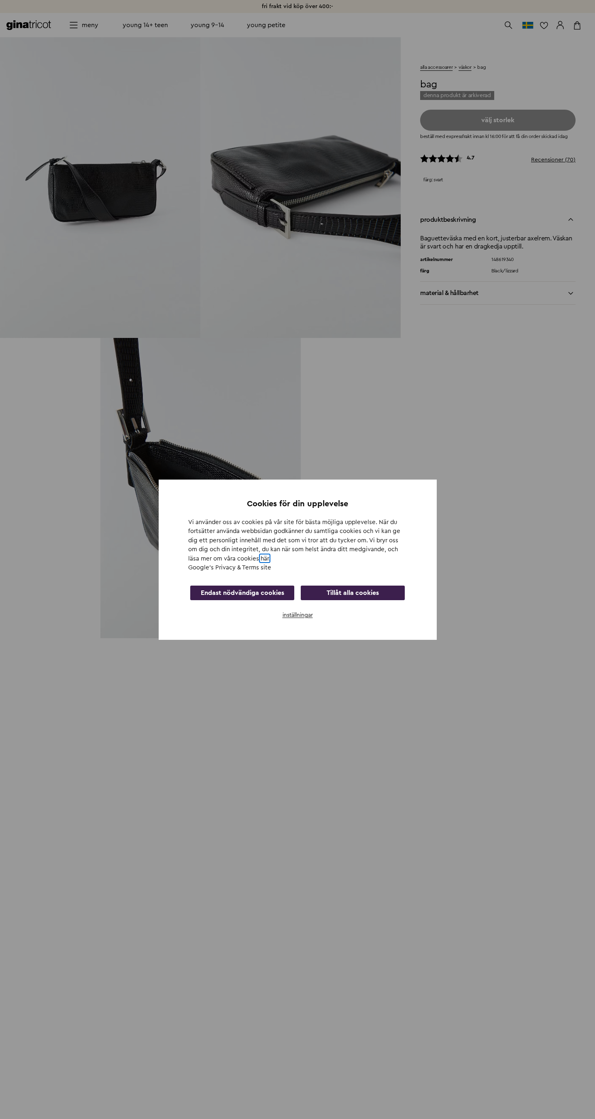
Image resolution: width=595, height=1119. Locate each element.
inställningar (298, 615)
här (265, 558)
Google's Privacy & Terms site (229, 568)
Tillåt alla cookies (353, 592)
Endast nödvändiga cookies (242, 592)
